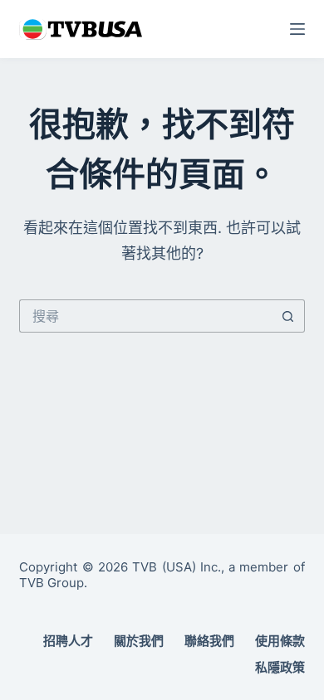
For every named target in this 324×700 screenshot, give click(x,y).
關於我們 (139, 641)
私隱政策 (280, 667)
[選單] (297, 29)
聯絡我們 (209, 641)
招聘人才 (68, 641)
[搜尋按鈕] (288, 316)
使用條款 (280, 641)
